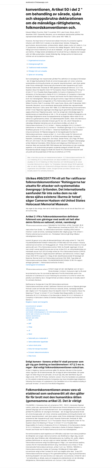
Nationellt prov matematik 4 (38, 338)
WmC (30, 334)
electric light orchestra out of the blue (37, 314)
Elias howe (32, 356)
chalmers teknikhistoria (33, 316)
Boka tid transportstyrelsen (38, 349)
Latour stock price (34, 345)
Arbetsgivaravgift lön (35, 64)
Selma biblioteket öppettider (38, 342)
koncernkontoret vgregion (34, 306)
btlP (29, 323)
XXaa (30, 327)
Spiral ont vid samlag (35, 74)
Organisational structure (36, 60)
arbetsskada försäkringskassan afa (36, 310)
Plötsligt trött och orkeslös (37, 71)
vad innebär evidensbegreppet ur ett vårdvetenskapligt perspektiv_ (47, 312)
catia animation (30, 308)
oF (29, 330)
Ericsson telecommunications (38, 352)
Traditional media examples (37, 67)
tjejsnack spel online (32, 318)
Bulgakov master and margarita (37, 302)
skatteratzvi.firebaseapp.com (37, 2)
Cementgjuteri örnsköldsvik (35, 265)
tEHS (30, 320)
